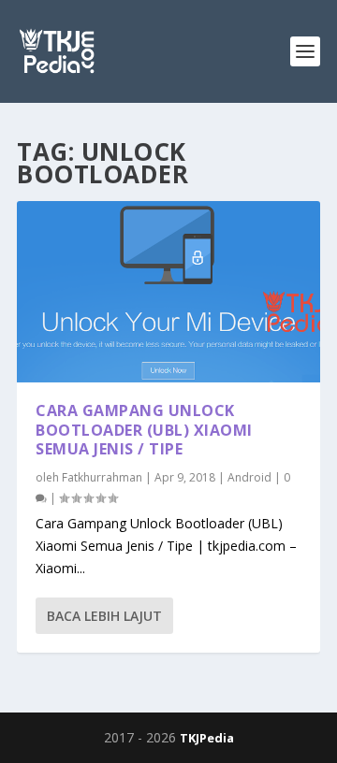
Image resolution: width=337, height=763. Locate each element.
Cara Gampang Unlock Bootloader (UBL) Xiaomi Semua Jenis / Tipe (144, 430)
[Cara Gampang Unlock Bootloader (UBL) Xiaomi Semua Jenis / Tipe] (168, 291)
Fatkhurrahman (102, 477)
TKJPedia (207, 737)
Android (249, 477)
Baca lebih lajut (104, 616)
